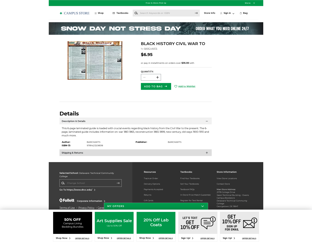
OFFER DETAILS (82, 238)
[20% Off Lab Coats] (156, 231)
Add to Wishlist (186, 86)
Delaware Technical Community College (86, 174)
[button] (156, 3)
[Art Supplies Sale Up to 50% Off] (114, 231)
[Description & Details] (135, 121)
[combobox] (90, 183)
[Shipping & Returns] (135, 152)
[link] (243, 13)
